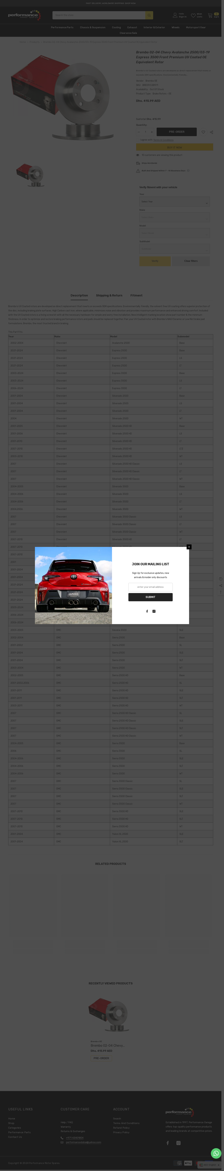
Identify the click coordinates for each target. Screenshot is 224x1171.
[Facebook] (147, 611)
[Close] (189, 546)
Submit (150, 597)
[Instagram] (154, 611)
